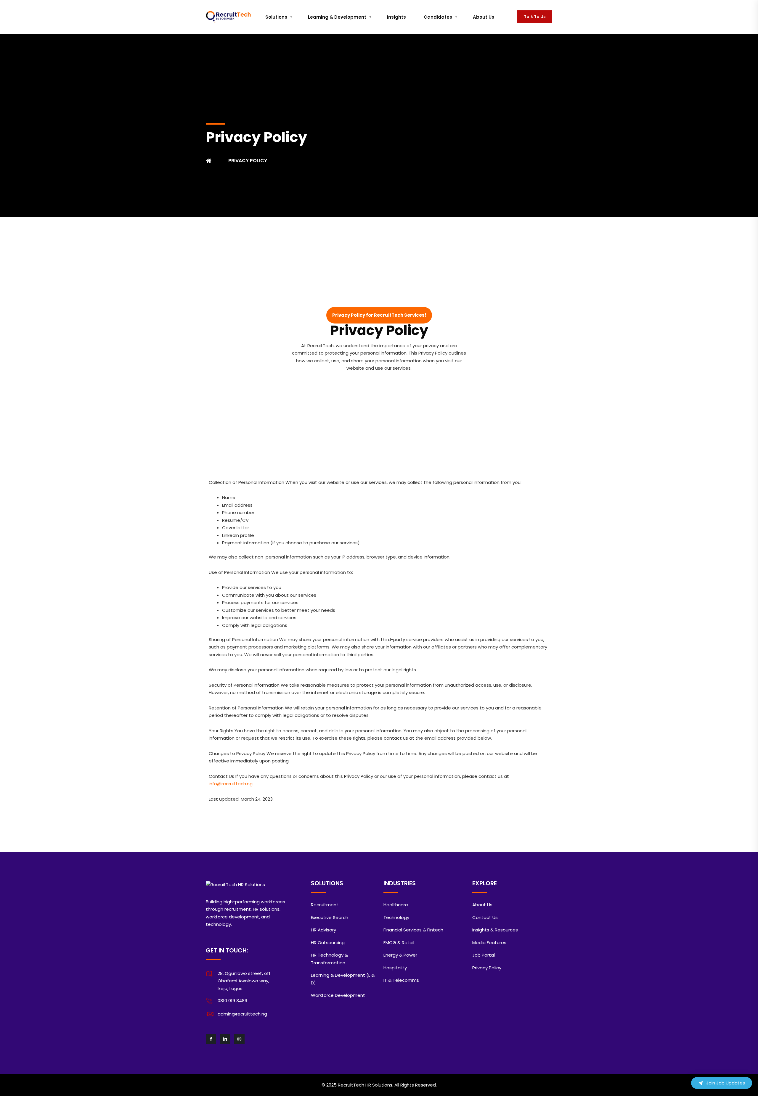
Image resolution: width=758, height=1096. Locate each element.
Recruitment (324, 905)
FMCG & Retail (398, 942)
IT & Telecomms (401, 980)
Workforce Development (338, 995)
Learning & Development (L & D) (343, 979)
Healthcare (395, 905)
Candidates (438, 17)
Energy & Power (400, 955)
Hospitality (395, 968)
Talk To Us (535, 17)
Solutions (276, 17)
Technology (396, 917)
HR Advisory (323, 930)
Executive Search (329, 917)
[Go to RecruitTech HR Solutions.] (215, 161)
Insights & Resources (495, 930)
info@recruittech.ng (231, 783)
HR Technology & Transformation (329, 959)
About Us (483, 17)
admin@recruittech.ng (242, 1014)
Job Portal (483, 955)
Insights (396, 17)
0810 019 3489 (232, 1000)
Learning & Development (337, 17)
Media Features (489, 942)
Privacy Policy (486, 968)
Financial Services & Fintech (413, 930)
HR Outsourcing (328, 942)
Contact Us (485, 917)
